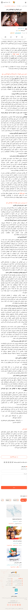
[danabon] (14, 2)
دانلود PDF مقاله (13, 457)
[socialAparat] (15, 605)
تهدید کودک (16, 54)
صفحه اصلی (24, 6)
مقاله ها (19, 6)
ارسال (14, 487)
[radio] (12, 462)
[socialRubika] (8, 605)
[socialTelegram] (20, 605)
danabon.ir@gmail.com (12, 602)
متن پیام (25, 473)
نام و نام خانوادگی (24, 468)
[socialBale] (13, 605)
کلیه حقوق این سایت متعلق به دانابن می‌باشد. (14, 608)
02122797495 (12, 601)
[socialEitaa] (10, 605)
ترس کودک (22, 193)
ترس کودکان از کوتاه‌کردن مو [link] (10, 6)
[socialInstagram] (17, 605)
